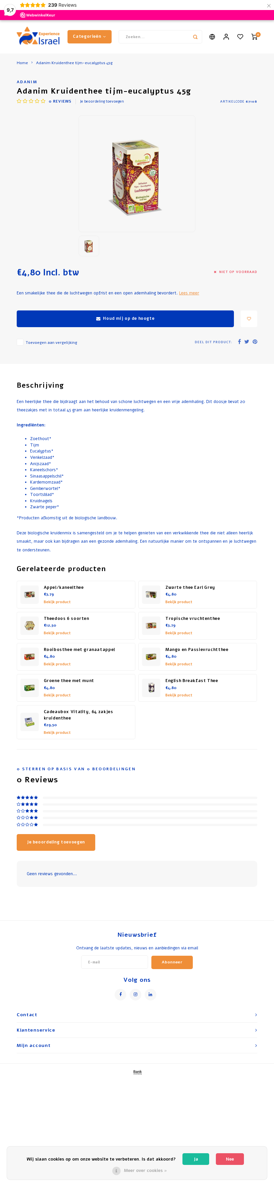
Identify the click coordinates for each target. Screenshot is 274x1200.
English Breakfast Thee (191, 680)
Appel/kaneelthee (64, 587)
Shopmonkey (201, 1083)
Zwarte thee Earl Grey (190, 587)
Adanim (27, 82)
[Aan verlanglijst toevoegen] (249, 318)
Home (22, 62)
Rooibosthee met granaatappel (79, 649)
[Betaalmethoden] (137, 1072)
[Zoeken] (195, 36)
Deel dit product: (213, 342)
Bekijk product (57, 602)
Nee (230, 1159)
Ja (196, 1159)
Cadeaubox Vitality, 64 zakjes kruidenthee (78, 715)
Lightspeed (157, 1083)
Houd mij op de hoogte (128, 318)
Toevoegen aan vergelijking (51, 342)
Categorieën (87, 36)
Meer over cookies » (145, 1171)
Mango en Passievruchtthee (196, 649)
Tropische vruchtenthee (192, 618)
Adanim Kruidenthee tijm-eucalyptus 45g (74, 62)
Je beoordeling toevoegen (102, 101)
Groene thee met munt (69, 680)
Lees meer (189, 293)
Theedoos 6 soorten (66, 618)
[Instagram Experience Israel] (135, 995)
